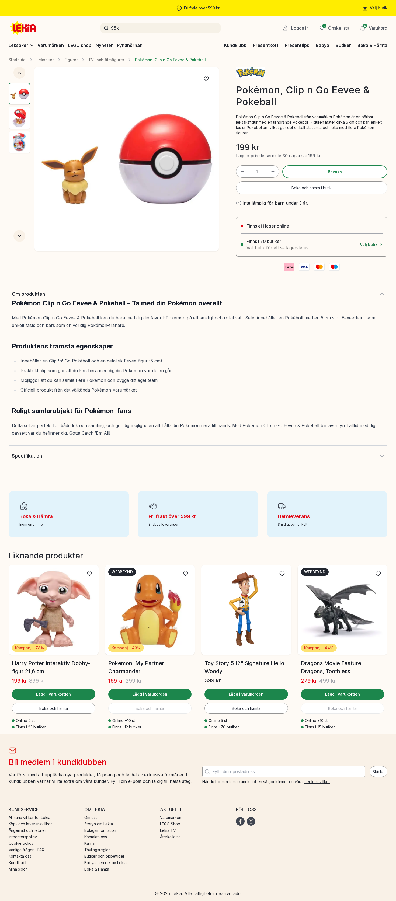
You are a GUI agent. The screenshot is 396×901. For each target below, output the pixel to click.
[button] (373, 28)
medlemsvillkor (317, 781)
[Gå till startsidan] (23, 28)
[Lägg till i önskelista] (206, 79)
